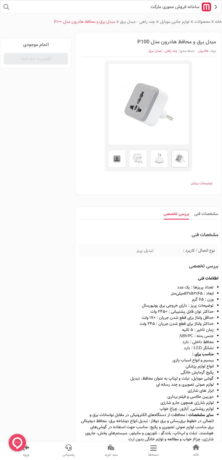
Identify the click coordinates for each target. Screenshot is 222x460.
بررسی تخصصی (176, 214)
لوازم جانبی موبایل (174, 22)
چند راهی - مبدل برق (137, 22)
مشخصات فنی (206, 214)
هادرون (203, 51)
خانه (218, 22)
